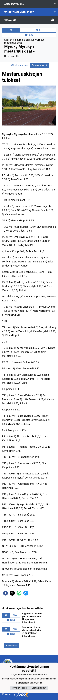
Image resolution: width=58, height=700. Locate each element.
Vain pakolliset (39, 688)
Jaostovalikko (29, 3)
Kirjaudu (10, 19)
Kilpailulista (11, 645)
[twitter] (12, 593)
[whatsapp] (19, 593)
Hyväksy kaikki (19, 688)
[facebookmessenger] (25, 593)
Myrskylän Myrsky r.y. (29, 11)
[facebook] (5, 593)
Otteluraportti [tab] (39, 65)
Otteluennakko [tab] (19, 65)
